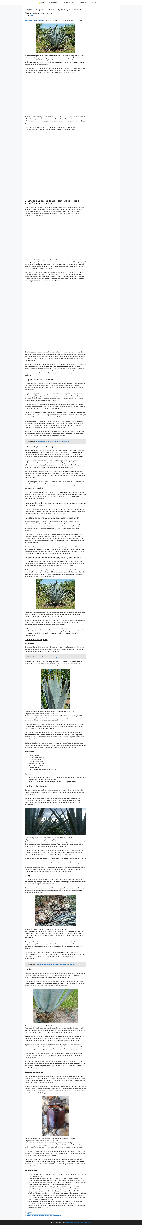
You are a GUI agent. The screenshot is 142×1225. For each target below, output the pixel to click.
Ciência (93, 2)
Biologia (40, 20)
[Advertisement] (55, 87)
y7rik (31, 15)
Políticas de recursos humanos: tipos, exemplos (40, 1214)
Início (27, 20)
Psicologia (83, 2)
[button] (101, 2)
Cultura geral (53, 2)
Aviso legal (69, 1222)
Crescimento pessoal (68, 2)
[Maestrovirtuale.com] (42, 2)
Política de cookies (85, 1222)
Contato (76, 1222)
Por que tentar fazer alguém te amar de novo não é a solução (44, 1215)
